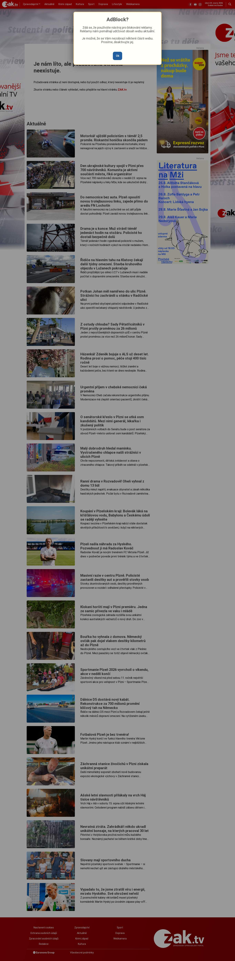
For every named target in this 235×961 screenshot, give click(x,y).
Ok (117, 55)
